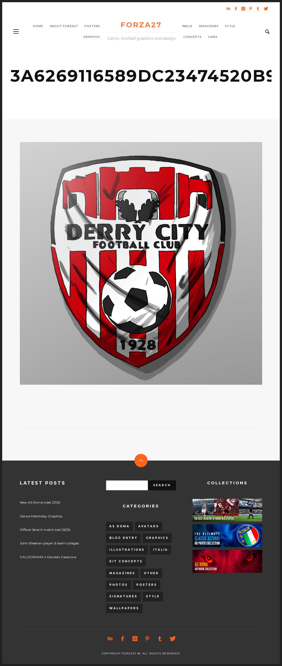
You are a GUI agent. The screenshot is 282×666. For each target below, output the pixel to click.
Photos (118, 585)
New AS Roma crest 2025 (40, 502)
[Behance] (228, 8)
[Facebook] (235, 8)
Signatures (123, 596)
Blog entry (123, 538)
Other (151, 573)
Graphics (157, 538)
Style (153, 596)
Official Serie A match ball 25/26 (45, 530)
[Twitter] (265, 8)
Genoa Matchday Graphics (41, 516)
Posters (146, 585)
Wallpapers (124, 608)
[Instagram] (243, 8)
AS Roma (119, 526)
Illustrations (127, 550)
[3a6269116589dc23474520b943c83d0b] (132, 263)
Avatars (148, 526)
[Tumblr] (258, 8)
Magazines (122, 573)
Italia (160, 550)
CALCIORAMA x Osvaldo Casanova (48, 557)
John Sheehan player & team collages (49, 543)
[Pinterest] (250, 8)
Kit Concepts (126, 561)
